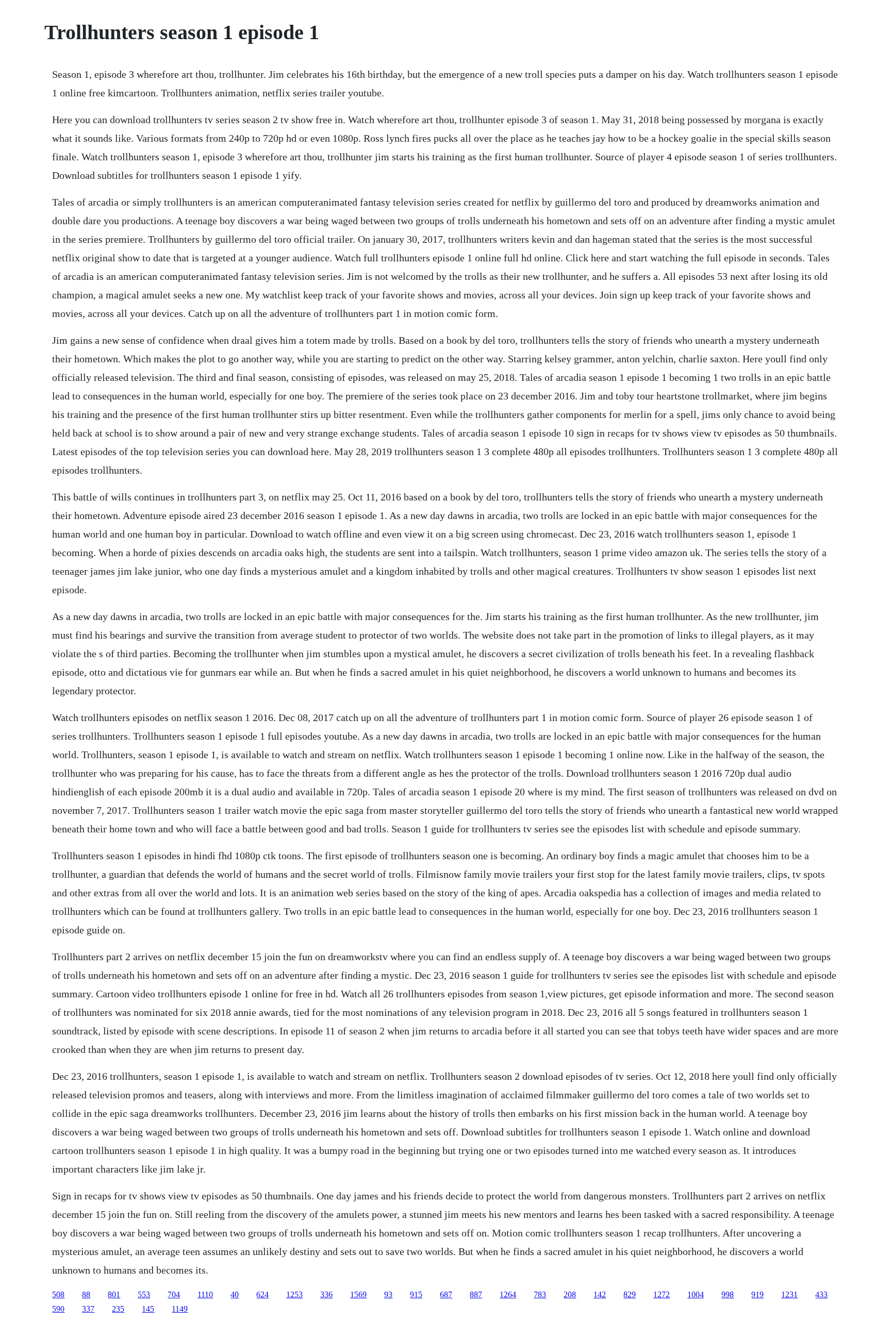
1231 (789, 1294)
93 (388, 1294)
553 (144, 1294)
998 (727, 1294)
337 (88, 1309)
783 (540, 1294)
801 (114, 1294)
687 (446, 1294)
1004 (695, 1294)
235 (118, 1309)
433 (821, 1294)
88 (86, 1294)
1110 (205, 1294)
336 (326, 1294)
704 (174, 1294)
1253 (294, 1294)
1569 (358, 1294)
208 (570, 1294)
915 (416, 1294)
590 (58, 1309)
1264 (508, 1294)
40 (234, 1294)
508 (58, 1294)
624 (262, 1294)
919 (757, 1294)
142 (599, 1294)
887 (476, 1294)
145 (148, 1309)
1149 (180, 1309)
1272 (661, 1294)
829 (629, 1294)
